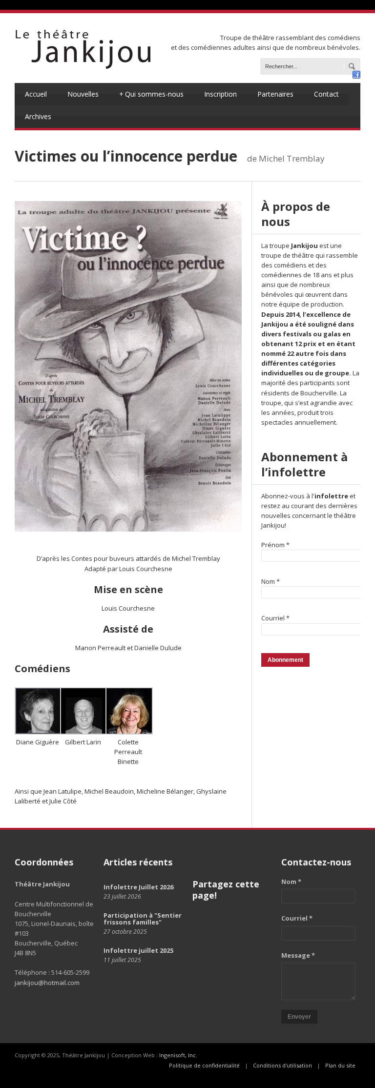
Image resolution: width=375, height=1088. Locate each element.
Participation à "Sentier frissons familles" (143, 918)
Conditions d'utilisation (282, 1065)
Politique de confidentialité (204, 1065)
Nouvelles (83, 94)
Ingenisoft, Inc (177, 1055)
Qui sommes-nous (151, 94)
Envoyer (299, 1016)
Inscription (220, 94)
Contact (326, 94)
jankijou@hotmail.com (47, 982)
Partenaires (275, 94)
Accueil (36, 94)
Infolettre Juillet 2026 (138, 887)
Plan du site (340, 1065)
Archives (38, 116)
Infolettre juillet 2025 (138, 950)
